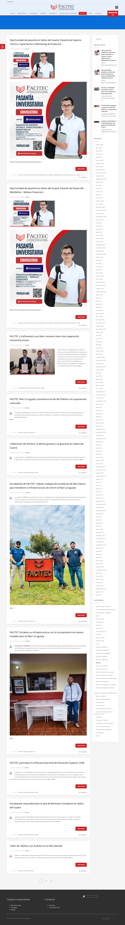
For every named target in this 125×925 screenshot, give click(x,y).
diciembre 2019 (100, 392)
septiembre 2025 (101, 179)
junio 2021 (99, 338)
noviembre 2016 (100, 504)
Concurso (99, 625)
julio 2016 (98, 517)
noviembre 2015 (100, 539)
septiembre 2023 (101, 254)
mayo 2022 (99, 304)
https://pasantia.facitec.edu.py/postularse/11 (28, 310)
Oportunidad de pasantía (45, 175)
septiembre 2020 (101, 367)
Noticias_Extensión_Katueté (104, 675)
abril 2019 (99, 417)
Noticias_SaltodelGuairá (31, 175)
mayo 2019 (99, 413)
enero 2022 (99, 317)
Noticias (21, 175)
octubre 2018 (100, 435)
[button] (2, 46)
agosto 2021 (99, 332)
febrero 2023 (100, 276)
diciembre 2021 (100, 320)
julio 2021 (98, 335)
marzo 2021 (99, 348)
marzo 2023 (99, 273)
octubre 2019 (100, 398)
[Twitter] (14, 7)
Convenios (22, 388)
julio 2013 (98, 595)
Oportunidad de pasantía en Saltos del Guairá (66, 175)
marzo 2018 (99, 457)
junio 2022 (99, 301)
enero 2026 (99, 166)
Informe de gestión (101, 656)
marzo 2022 (99, 310)
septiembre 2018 (101, 438)
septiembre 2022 (101, 292)
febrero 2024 (100, 238)
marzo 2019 (99, 420)
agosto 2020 (99, 370)
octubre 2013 (100, 585)
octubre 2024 (100, 213)
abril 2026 (99, 157)
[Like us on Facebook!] (110, 918)
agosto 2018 (99, 442)
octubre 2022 (100, 288)
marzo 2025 (99, 198)
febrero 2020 (100, 385)
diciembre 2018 (100, 429)
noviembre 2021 (100, 323)
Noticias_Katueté (28, 870)
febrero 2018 (100, 460)
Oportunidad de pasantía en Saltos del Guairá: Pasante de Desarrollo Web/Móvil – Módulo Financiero (108, 74)
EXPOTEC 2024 (100, 638)
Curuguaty (14, 907)
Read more (81, 169)
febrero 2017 (100, 498)
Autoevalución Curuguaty (103, 613)
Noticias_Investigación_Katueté (105, 688)
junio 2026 (99, 151)
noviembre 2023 (100, 248)
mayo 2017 (99, 489)
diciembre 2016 (100, 501)
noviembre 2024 (100, 210)
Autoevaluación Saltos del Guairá (106, 609)
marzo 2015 (99, 560)
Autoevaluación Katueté (103, 606)
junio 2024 (99, 226)
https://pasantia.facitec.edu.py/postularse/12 (28, 162)
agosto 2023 (99, 257)
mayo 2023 (99, 266)
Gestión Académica (101, 647)
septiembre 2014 (101, 570)
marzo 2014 (99, 576)
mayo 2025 (99, 191)
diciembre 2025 (100, 170)
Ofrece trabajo (100, 705)
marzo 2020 (99, 382)
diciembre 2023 (100, 245)
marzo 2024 (99, 235)
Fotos (97, 644)
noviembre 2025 (100, 173)
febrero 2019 (100, 423)
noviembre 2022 (100, 285)
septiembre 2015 (101, 545)
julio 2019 (98, 407)
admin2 (27, 49)
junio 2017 (99, 485)
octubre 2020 (100, 363)
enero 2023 (99, 279)
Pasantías (99, 717)
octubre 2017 (100, 473)
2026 (112, 14)
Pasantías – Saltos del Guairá (104, 723)
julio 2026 (98, 148)
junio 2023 (99, 263)
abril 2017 (99, 492)
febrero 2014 (100, 579)
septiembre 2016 (101, 510)
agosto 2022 (99, 295)
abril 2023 (99, 270)
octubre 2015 (100, 542)
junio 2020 (99, 376)
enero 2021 (99, 354)
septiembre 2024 (101, 216)
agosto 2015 (99, 548)
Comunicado (99, 622)
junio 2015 (99, 551)
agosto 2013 (99, 592)
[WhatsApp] (17, 7)
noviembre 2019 (100, 395)
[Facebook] (8, 7)
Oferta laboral (100, 702)
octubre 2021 (100, 326)
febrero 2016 (100, 532)
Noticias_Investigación (102, 681)
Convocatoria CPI (101, 631)
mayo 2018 (99, 451)
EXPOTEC (98, 634)
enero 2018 (99, 464)
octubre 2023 (100, 251)
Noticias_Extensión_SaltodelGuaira (106, 678)
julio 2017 (98, 482)
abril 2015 (99, 557)
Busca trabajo (100, 619)
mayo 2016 (99, 523)
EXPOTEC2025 (100, 641)
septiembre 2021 (101, 329)
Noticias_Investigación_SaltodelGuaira (105, 693)
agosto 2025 (99, 182)
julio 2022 (98, 298)
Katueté (13, 910)
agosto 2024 (99, 220)
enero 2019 (99, 426)
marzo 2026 (99, 160)
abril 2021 (99, 345)
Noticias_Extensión (101, 669)
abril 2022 (99, 307)
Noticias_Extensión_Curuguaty (105, 672)
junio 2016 (99, 520)
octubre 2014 (100, 567)
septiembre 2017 (101, 476)
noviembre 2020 (100, 360)
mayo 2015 (99, 554)
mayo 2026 (99, 154)
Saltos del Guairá (16, 905)
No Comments (83, 177)
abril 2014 (99, 573)
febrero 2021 (100, 351)
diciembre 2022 (100, 282)
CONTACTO (10, 1)
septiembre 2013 (101, 589)
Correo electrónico (54, 907)
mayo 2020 (99, 379)
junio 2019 (99, 410)
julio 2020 (98, 373)
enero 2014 (99, 582)
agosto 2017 (99, 479)
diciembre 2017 (100, 467)
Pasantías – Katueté (102, 720)
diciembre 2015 (100, 535)
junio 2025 (99, 188)
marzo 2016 (99, 529)
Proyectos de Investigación (104, 729)
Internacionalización (102, 659)
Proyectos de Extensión (103, 726)
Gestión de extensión (102, 650)
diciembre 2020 (100, 357)
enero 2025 (99, 204)
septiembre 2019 (101, 401)
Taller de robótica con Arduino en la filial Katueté (36, 845)
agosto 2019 (99, 404)
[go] (114, 39)
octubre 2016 (100, 507)
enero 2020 (99, 388)
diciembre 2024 (100, 207)
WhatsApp (52, 905)
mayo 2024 (99, 229)
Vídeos (98, 736)
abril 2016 (99, 526)
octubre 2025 (100, 176)
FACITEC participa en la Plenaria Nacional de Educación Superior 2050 (47, 762)
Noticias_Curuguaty (29, 432)
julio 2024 (98, 223)
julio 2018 (98, 445)
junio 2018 (99, 448)
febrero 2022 (100, 313)
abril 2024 (99, 232)
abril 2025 (99, 195)
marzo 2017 (99, 495)
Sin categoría (100, 733)
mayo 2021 (99, 342)
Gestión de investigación (103, 653)
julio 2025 (98, 185)
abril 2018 (99, 454)
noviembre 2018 (100, 432)
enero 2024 (99, 241)
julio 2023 (98, 260)
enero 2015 (99, 564)
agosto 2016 (99, 514)
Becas (98, 616)
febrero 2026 (100, 163)
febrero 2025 (100, 201)
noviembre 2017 (100, 470)
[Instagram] (11, 7)
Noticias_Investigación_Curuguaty (106, 684)
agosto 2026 (99, 145)
